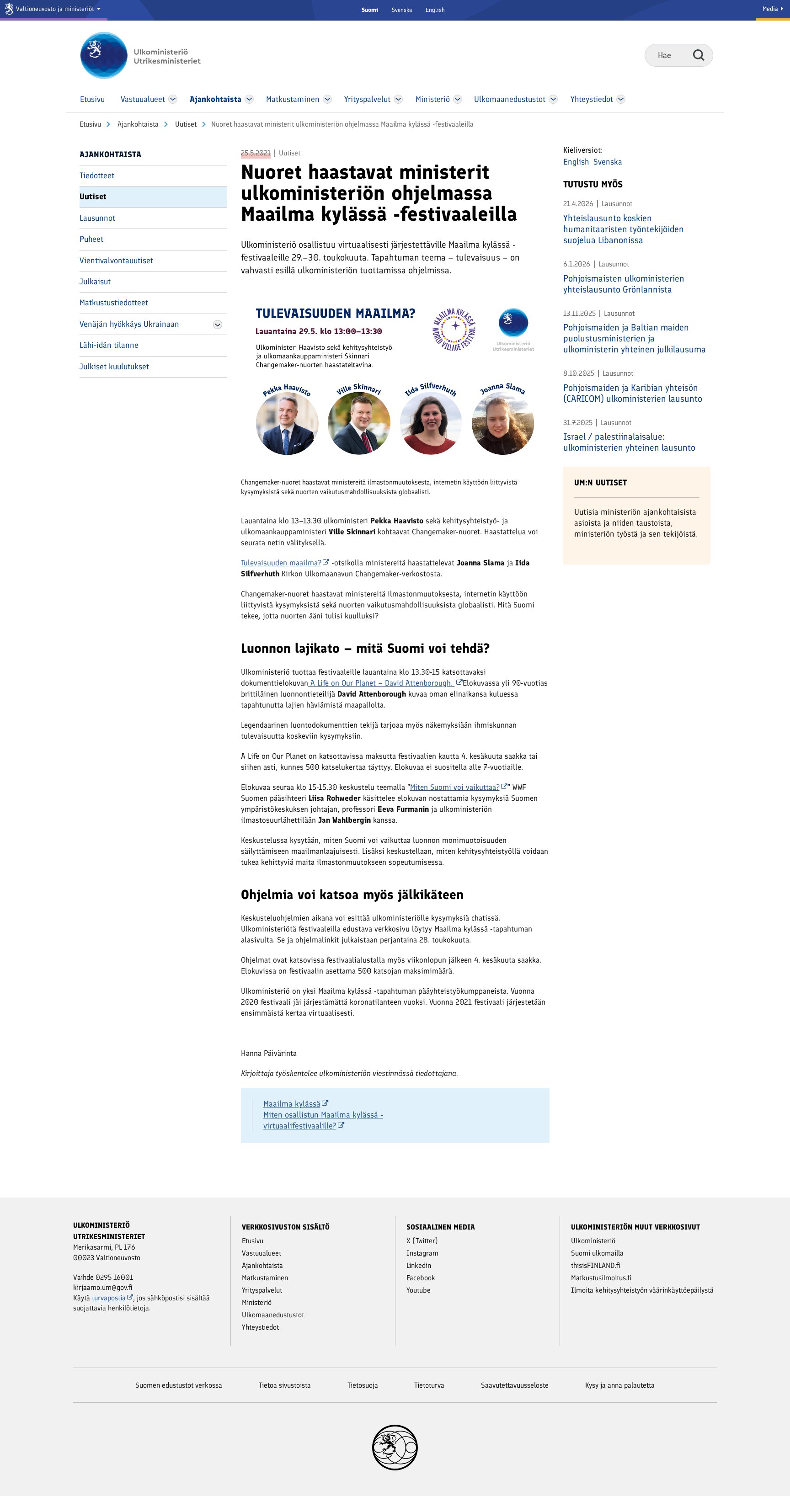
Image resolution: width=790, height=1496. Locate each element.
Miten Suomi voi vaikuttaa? (455, 787)
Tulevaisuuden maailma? (281, 562)
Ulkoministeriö (593, 1240)
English (435, 9)
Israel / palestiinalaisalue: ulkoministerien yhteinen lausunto (629, 442)
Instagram (422, 1253)
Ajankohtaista (137, 124)
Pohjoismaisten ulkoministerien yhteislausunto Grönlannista (623, 284)
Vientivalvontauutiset (116, 261)
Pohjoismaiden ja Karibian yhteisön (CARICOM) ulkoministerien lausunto (632, 393)
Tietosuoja (362, 1385)
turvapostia (109, 1298)
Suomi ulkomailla (597, 1253)
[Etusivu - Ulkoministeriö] (154, 55)
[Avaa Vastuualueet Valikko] (173, 99)
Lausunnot (97, 218)
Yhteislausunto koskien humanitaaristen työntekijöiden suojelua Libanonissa (623, 229)
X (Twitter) (422, 1240)
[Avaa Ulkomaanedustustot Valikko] (553, 99)
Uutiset (185, 124)
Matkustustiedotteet (114, 303)
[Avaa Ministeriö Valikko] (458, 99)
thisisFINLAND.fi (595, 1265)
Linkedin (418, 1265)
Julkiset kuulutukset (114, 367)
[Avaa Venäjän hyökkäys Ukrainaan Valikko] (217, 324)
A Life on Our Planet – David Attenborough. (381, 682)
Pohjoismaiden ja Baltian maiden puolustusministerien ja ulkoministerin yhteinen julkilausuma (634, 338)
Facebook (420, 1277)
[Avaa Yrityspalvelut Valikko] (398, 99)
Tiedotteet (97, 175)
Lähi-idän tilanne (109, 345)
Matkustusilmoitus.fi (601, 1277)
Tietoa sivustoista (285, 1385)
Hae (699, 55)
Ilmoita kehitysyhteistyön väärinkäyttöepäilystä (642, 1290)
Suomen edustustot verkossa (178, 1385)
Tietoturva (429, 1385)
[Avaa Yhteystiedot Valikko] (620, 99)
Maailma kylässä (291, 1104)
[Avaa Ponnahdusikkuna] (395, 385)
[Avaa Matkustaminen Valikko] (327, 99)
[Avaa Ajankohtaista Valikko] (249, 99)
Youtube (418, 1290)
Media (771, 9)
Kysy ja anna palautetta (620, 1385)
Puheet (91, 239)
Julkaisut (95, 282)
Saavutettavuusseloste (515, 1385)
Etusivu (90, 124)
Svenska (402, 9)
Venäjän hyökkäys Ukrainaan (129, 324)
